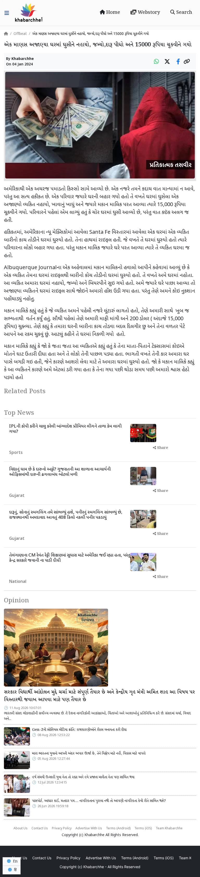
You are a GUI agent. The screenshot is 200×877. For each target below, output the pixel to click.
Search (183, 12)
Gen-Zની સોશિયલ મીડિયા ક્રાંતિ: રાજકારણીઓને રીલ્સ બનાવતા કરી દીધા (79, 729)
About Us (21, 828)
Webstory (148, 12)
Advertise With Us (89, 828)
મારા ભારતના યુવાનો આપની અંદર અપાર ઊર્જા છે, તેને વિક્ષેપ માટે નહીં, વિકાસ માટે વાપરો (89, 753)
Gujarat (16, 496)
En (15, 861)
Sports (16, 453)
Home (112, 12)
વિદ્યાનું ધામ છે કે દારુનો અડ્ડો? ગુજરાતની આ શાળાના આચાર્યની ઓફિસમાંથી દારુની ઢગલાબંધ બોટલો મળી (60, 472)
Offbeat (20, 34)
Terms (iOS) (143, 828)
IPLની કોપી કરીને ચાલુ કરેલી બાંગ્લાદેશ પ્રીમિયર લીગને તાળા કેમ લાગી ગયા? (65, 429)
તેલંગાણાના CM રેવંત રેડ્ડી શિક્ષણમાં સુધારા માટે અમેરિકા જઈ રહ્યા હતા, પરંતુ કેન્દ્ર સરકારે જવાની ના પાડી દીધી (69, 558)
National (17, 582)
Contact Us (40, 828)
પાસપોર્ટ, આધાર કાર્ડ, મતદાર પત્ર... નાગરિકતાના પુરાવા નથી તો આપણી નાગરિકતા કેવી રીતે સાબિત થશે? (99, 801)
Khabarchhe (22, 59)
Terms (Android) (118, 828)
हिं (15, 870)
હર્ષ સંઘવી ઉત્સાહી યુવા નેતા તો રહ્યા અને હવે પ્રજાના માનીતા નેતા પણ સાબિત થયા (83, 777)
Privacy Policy (62, 828)
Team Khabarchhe (169, 828)
